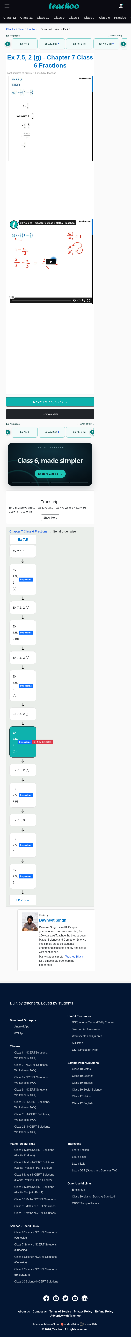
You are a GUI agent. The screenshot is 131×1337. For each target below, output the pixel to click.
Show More (50, 517)
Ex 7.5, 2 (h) (21, 770)
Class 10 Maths (81, 1069)
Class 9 (59, 17)
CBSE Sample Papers (85, 1203)
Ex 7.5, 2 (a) (22, 579)
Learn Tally (78, 1163)
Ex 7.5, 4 (22, 845)
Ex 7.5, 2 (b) (21, 607)
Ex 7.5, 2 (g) (24, 742)
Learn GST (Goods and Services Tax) (94, 1170)
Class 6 (104, 17)
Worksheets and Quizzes (87, 1036)
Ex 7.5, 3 (19, 820)
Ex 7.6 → (23, 900)
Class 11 (26, 17)
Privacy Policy (83, 1311)
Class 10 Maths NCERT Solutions (35, 1199)
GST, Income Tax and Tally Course (93, 1022)
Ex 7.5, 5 (22, 876)
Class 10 (43, 17)
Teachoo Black (74, 956)
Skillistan (77, 1043)
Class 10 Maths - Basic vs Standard (93, 1196)
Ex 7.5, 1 (19, 551)
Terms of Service (60, 1311)
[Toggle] (8, 6)
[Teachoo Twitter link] (65, 1298)
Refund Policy (104, 1311)
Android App (21, 1026)
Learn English (80, 1149)
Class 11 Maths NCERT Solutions (34, 1206)
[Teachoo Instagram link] (56, 1298)
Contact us (40, 1311)
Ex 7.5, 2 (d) (21, 657)
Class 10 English (82, 1082)
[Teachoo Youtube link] (75, 1298)
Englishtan (78, 1189)
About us (24, 1311)
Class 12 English (82, 1103)
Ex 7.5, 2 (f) (20, 714)
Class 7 (89, 17)
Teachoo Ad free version (86, 1029)
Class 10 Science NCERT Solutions (36, 1281)
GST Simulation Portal (85, 1049)
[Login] (121, 6)
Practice (120, 17)
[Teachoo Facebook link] (46, 1298)
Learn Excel (79, 1156)
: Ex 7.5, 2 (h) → (50, 402)
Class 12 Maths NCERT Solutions (35, 1213)
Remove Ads (50, 414)
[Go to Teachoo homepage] (63, 6)
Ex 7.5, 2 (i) (22, 795)
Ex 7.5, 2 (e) (22, 686)
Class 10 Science (82, 1075)
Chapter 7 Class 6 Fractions (21, 29)
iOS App (19, 1033)
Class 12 (9, 17)
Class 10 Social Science (87, 1089)
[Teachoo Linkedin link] (85, 1298)
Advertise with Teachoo (65, 1315)
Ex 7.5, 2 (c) (22, 632)
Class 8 (74, 17)
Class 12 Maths (81, 1096)
